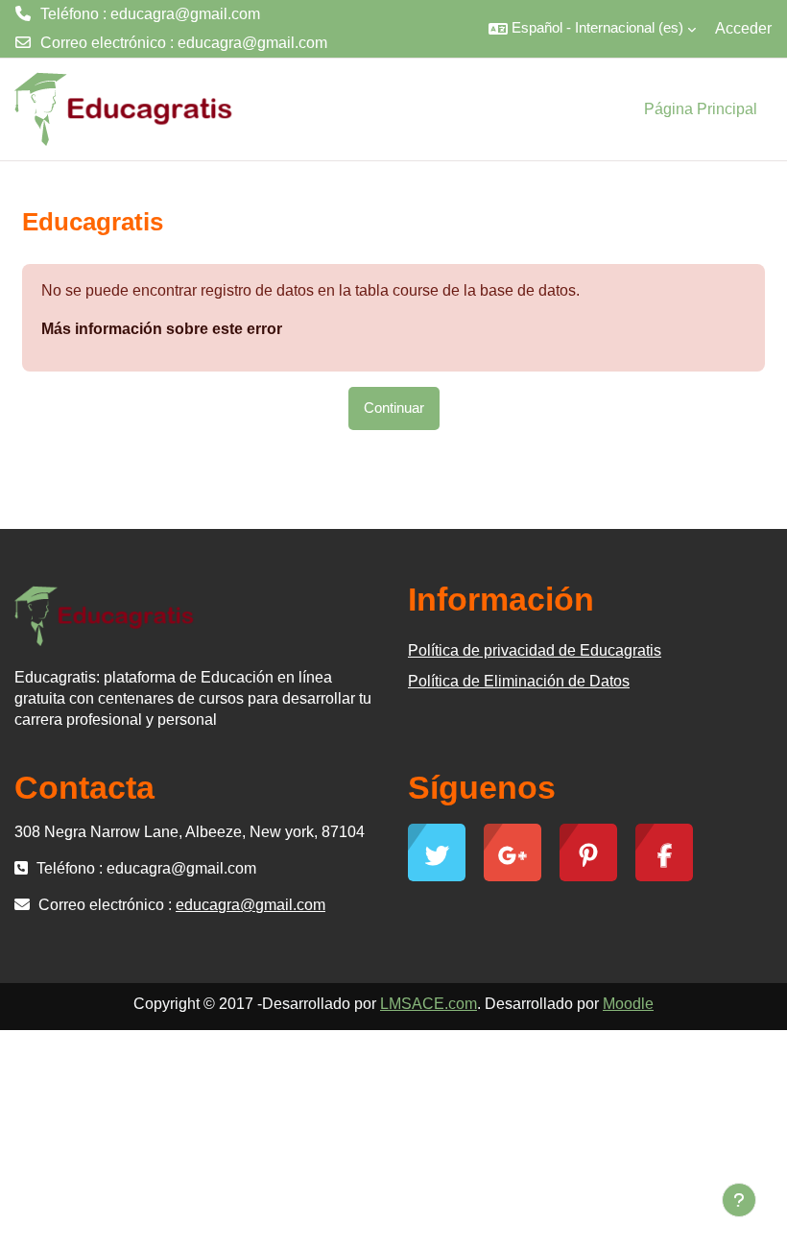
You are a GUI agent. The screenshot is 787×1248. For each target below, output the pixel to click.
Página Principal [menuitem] (700, 109)
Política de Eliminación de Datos (519, 681)
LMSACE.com (428, 1004)
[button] (592, 29)
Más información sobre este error (161, 329)
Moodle (628, 1004)
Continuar (394, 408)
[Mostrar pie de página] (739, 1200)
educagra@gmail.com (252, 43)
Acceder (743, 28)
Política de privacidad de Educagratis (534, 650)
